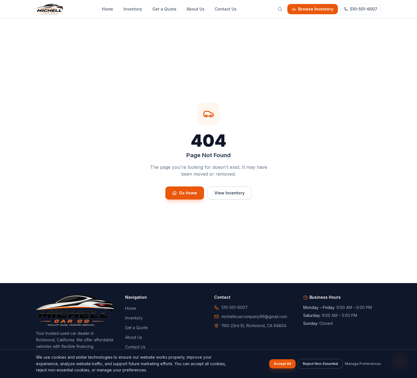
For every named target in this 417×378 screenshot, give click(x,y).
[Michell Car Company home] (50, 9)
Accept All (282, 364)
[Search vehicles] (280, 9)
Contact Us (226, 9)
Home (107, 9)
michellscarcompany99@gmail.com (254, 316)
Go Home (188, 192)
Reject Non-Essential (320, 364)
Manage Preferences (363, 364)
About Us (196, 9)
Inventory (132, 9)
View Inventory (229, 192)
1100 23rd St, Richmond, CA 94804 (254, 325)
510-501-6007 (363, 9)
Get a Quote (164, 9)
